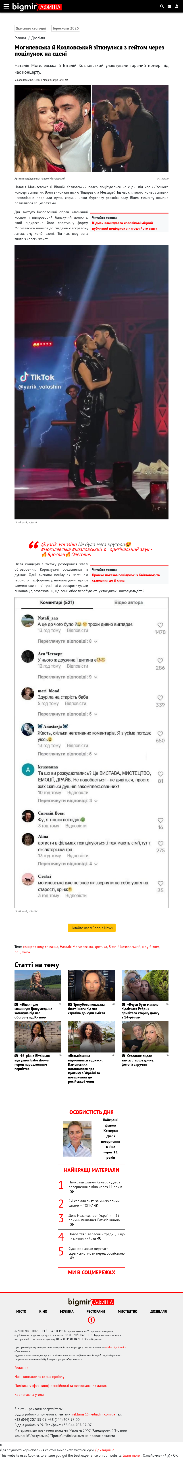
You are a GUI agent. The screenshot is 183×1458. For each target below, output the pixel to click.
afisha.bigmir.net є (115, 1347)
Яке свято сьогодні (31, 28)
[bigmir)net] (25, 6)
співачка (51, 946)
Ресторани (96, 1311)
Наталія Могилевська (76, 946)
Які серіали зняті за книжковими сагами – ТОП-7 (94, 1203)
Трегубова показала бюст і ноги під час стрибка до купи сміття (86, 1008)
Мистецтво (127, 1311)
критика (100, 946)
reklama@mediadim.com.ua (93, 1414)
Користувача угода (29, 1394)
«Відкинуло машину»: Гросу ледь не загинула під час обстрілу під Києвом (33, 1011)
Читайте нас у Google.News (92, 928)
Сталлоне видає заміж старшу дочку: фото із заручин (138, 1059)
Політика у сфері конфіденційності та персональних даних (61, 1385)
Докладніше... (106, 1450)
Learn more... (132, 1455)
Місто (21, 1311)
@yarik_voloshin (59, 544)
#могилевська (56, 549)
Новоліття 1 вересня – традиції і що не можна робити (97, 1236)
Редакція (21, 1367)
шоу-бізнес (150, 946)
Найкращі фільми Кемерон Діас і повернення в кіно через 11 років (95, 1184)
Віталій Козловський (124, 946)
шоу (40, 946)
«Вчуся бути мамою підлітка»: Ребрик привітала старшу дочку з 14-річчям (140, 1011)
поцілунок (23, 952)
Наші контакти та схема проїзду (39, 1376)
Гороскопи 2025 (66, 28)
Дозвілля (38, 38)
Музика (67, 1311)
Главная (21, 38)
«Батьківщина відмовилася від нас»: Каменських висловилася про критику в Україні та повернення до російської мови (85, 1068)
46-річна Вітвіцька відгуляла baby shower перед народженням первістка (32, 1062)
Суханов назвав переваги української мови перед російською (97, 1250)
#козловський (87, 549)
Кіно (43, 1311)
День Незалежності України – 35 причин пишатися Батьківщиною (94, 1217)
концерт (29, 946)
